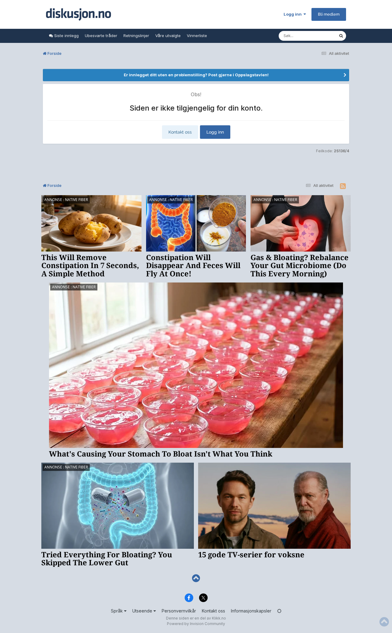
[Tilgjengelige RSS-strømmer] (343, 186)
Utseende (142, 610)
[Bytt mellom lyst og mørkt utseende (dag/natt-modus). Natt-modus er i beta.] (279, 610)
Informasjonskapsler (251, 610)
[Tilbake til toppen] (196, 578)
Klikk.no (219, 618)
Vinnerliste (197, 35)
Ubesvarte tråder (101, 35)
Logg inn (293, 14)
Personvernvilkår (179, 610)
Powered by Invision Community (196, 623)
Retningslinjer (136, 35)
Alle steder (320, 35)
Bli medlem (329, 14)
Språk (117, 610)
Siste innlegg (66, 35)
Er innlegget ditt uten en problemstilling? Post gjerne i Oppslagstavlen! (196, 74)
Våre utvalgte (168, 35)
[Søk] (341, 36)
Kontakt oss (180, 132)
